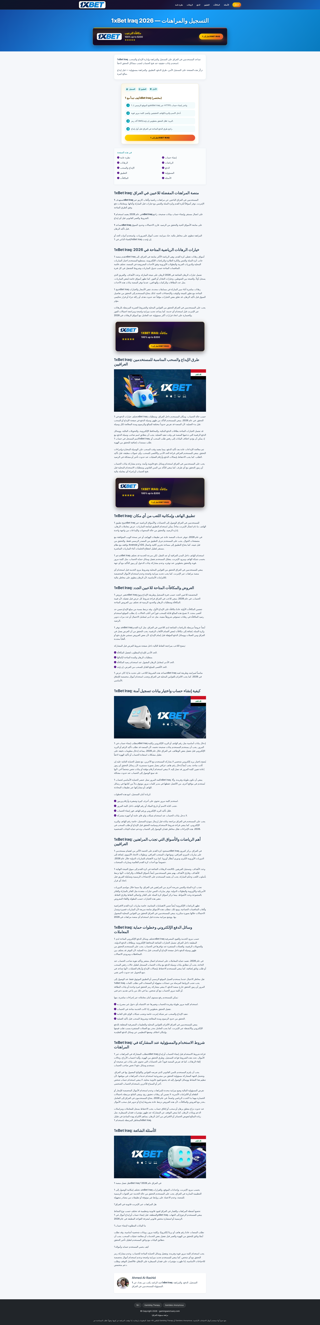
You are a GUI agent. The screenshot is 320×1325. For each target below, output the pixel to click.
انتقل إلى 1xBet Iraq (211, 37)
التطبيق (207, 5)
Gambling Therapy (152, 1305)
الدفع (198, 5)
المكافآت (216, 5)
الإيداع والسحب (127, 167)
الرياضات (169, 162)
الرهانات (190, 5)
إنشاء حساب (171, 157)
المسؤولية (169, 173)
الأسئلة (226, 5)
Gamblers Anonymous (174, 1305)
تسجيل (236, 5)
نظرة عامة (179, 5)
